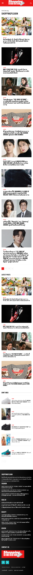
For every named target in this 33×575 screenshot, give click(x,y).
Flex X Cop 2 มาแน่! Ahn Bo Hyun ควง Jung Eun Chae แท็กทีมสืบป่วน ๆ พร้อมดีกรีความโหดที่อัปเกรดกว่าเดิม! (15, 163)
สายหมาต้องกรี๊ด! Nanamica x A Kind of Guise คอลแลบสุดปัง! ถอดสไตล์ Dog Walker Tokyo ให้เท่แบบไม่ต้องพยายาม (16, 193)
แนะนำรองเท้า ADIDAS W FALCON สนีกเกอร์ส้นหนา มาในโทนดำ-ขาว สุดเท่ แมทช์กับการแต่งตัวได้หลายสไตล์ (16, 531)
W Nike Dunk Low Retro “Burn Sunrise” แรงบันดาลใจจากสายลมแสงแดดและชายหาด (15, 490)
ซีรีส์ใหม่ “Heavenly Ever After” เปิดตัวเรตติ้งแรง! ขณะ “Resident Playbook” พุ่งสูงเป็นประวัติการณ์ (21, 440)
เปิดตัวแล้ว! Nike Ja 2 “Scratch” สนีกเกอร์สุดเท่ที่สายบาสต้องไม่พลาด (21, 453)
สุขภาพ (4, 37)
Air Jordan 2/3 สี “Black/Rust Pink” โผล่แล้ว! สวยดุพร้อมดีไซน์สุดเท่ (21, 427)
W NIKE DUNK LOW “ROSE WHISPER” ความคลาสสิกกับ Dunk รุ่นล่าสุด (16, 535)
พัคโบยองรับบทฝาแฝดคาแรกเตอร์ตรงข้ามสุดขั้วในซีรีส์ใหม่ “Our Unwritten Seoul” (21, 414)
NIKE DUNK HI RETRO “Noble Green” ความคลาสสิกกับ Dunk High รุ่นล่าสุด (16, 487)
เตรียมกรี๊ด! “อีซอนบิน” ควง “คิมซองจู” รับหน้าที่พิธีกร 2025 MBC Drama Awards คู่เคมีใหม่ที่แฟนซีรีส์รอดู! (16, 223)
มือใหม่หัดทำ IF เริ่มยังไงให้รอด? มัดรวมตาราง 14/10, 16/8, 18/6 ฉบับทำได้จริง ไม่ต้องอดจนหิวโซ (16, 41)
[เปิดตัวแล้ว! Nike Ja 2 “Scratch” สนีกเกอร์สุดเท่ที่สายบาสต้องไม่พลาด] (6, 452)
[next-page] (12, 268)
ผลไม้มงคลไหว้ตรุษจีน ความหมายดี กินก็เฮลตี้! (12, 502)
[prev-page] (2, 461)
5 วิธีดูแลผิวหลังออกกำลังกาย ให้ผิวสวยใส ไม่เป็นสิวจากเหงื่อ (16, 507)
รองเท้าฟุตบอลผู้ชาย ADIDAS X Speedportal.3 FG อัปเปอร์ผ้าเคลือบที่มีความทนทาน (15, 515)
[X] (7, 562)
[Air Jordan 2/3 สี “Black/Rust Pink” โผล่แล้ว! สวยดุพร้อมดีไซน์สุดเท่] (6, 427)
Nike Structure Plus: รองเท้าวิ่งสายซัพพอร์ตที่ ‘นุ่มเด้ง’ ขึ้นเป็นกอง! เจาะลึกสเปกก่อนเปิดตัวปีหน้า (16, 71)
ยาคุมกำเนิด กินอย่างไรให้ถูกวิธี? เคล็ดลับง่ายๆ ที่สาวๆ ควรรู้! (16, 505)
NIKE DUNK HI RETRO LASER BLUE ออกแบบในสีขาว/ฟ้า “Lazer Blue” (16, 519)
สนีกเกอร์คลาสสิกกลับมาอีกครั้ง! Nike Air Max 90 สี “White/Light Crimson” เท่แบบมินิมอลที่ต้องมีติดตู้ (21, 402)
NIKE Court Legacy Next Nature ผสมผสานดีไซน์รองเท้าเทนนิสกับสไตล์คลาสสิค (15, 523)
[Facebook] (3, 562)
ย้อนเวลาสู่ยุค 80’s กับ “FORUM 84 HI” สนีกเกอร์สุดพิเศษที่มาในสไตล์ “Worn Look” (16, 539)
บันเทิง (4, 97)
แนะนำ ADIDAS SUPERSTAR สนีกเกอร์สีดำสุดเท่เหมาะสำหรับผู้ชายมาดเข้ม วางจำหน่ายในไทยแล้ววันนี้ (15, 494)
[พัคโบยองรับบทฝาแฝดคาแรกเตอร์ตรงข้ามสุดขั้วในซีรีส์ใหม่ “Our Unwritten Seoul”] (6, 414)
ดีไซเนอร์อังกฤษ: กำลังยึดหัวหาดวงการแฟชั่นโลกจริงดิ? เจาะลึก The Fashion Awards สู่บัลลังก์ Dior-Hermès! (16, 133)
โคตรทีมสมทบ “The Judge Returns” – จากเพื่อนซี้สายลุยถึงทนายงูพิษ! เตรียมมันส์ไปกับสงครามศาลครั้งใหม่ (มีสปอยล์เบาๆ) (16, 102)
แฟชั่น (4, 67)
